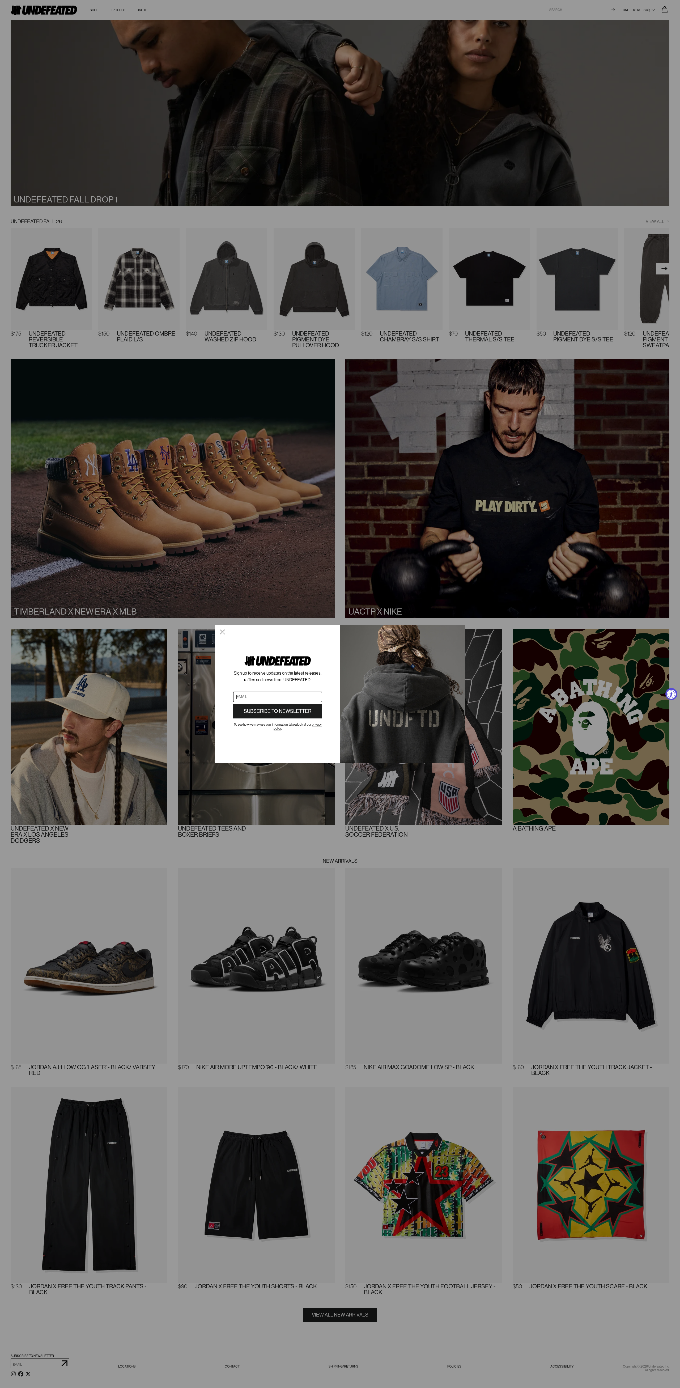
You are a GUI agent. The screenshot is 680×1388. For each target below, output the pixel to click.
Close (222, 632)
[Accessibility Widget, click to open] (671, 694)
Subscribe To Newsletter (277, 711)
